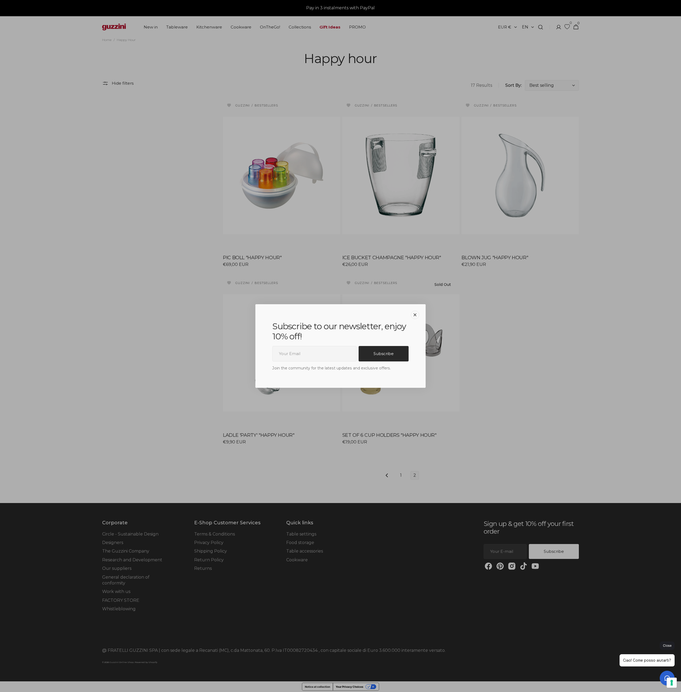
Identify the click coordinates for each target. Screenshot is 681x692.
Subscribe (383, 353)
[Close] (415, 315)
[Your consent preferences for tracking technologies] (672, 683)
